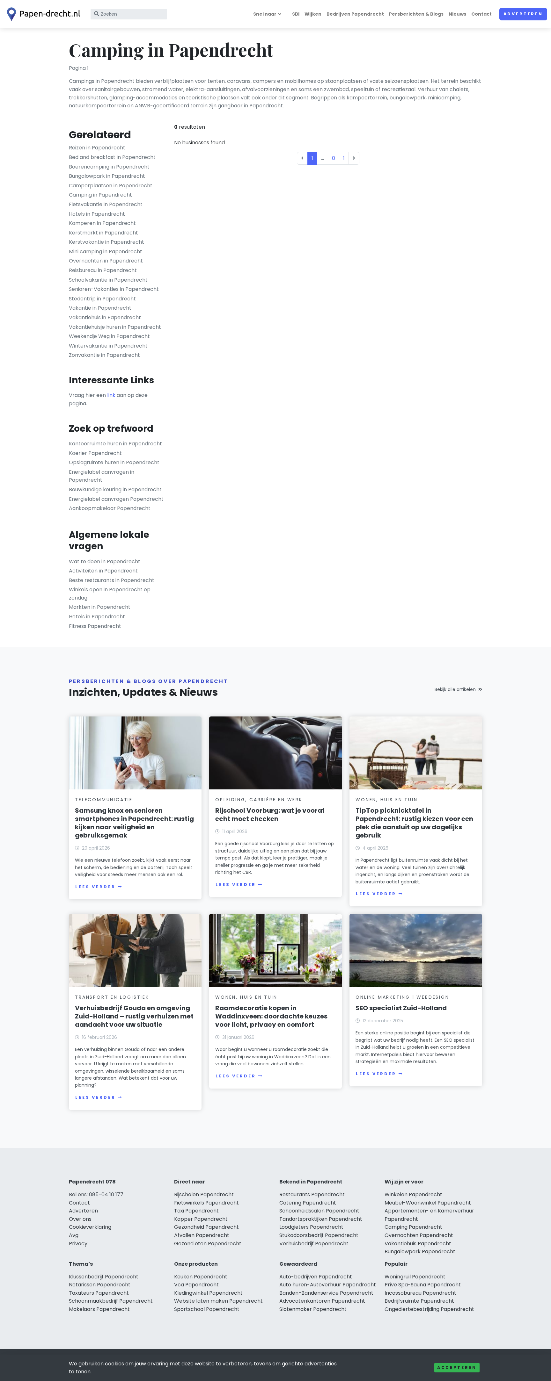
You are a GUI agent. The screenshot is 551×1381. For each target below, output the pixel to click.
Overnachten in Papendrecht (106, 260)
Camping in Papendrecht (100, 194)
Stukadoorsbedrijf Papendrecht (318, 1235)
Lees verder (95, 886)
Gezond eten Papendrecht (207, 1243)
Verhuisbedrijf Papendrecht (314, 1243)
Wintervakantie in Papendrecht (108, 345)
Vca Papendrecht (196, 1284)
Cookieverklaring (90, 1227)
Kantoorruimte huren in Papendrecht (115, 443)
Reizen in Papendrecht (97, 147)
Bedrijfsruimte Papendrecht (419, 1301)
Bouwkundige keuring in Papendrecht (115, 489)
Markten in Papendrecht (99, 607)
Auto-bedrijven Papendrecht (315, 1276)
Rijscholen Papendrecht (204, 1194)
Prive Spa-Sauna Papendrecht (423, 1284)
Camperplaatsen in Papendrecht (110, 185)
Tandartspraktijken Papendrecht (320, 1219)
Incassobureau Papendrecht (420, 1293)
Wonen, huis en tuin (386, 799)
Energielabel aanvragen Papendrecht (116, 499)
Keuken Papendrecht (200, 1276)
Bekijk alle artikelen (455, 689)
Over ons (80, 1219)
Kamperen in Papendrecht (102, 223)
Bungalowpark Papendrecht (420, 1251)
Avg (73, 1235)
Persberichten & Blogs (416, 14)
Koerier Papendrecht (95, 453)
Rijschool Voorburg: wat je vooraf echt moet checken (270, 814)
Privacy (78, 1243)
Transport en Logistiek (112, 997)
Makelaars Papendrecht (99, 1309)
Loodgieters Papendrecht (311, 1227)
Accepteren (457, 1367)
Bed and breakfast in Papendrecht (112, 157)
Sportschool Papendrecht (206, 1309)
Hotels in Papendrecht (97, 214)
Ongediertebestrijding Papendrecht (429, 1309)
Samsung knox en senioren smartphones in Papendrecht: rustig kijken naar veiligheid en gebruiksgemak (134, 823)
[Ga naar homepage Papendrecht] (42, 14)
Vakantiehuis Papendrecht (418, 1243)
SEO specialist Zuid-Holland (401, 1007)
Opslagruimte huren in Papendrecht (114, 462)
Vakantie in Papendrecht (100, 308)
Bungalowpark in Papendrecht (107, 176)
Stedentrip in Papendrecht (102, 298)
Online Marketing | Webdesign (402, 997)
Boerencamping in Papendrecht (109, 166)
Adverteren (523, 14)
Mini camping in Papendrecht (105, 251)
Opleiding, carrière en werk (259, 799)
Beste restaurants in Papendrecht (111, 580)
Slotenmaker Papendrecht (313, 1309)
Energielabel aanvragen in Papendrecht (101, 476)
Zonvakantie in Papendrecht (104, 355)
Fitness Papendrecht (95, 626)
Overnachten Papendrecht (419, 1235)
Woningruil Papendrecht (415, 1276)
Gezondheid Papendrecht (206, 1227)
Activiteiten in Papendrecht (103, 570)
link (111, 395)
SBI (295, 14)
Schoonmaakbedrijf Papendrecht (111, 1301)
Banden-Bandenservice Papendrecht (326, 1293)
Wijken (313, 14)
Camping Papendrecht (413, 1227)
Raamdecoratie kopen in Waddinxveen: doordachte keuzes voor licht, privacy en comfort (271, 1016)
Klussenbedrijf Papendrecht (103, 1276)
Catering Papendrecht (307, 1202)
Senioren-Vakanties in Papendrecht (114, 289)
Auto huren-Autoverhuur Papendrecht (327, 1284)
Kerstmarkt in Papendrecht (103, 232)
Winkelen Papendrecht (413, 1194)
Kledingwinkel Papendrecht (208, 1293)
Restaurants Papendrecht (312, 1194)
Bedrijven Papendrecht (355, 14)
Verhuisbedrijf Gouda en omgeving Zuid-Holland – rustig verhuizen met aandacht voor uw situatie (134, 1016)
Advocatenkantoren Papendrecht (322, 1301)
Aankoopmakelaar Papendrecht (110, 508)
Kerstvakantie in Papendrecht (106, 242)
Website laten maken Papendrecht (218, 1301)
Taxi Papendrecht (196, 1210)
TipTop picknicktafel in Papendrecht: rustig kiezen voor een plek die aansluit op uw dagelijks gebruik (414, 823)
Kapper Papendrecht (201, 1219)
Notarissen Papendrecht (99, 1284)
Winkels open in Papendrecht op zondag (110, 593)
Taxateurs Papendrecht (99, 1293)
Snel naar (264, 14)
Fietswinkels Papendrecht (206, 1202)
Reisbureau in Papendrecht (103, 270)
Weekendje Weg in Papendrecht (109, 336)
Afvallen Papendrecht (201, 1235)
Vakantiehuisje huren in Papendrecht (115, 327)
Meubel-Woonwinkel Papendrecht (428, 1202)
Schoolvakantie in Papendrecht (108, 280)
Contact (481, 14)
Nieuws (457, 14)
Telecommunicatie (104, 799)
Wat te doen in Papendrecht (104, 561)
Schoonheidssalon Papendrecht (319, 1210)
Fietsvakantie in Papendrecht (106, 204)
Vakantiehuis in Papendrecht (105, 317)
